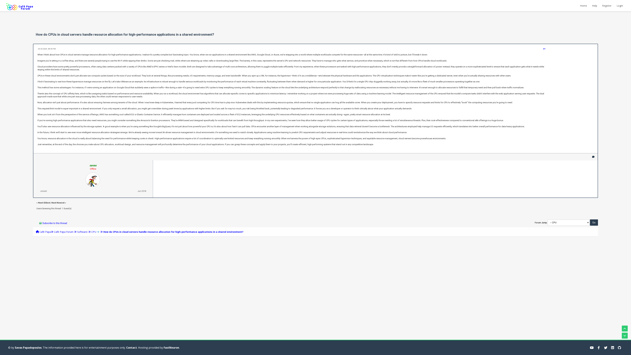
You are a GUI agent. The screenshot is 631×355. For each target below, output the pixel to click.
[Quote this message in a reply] (593, 156)
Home (583, 5)
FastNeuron (171, 347)
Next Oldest (44, 202)
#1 (544, 49)
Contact (131, 347)
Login (620, 5)
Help (594, 5)
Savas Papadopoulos (28, 347)
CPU (93, 231)
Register (606, 5)
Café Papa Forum (63, 231)
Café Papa (45, 231)
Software (82, 231)
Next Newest (57, 202)
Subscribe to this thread (54, 223)
